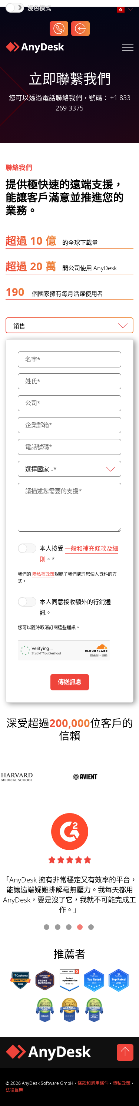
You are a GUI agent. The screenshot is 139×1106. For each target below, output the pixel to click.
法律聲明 (14, 1090)
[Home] (35, 49)
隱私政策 (121, 1083)
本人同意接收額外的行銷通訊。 (75, 607)
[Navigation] (127, 49)
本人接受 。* (79, 554)
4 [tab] (81, 928)
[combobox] (125, 9)
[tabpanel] (69, 867)
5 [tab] (92, 928)
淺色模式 (39, 8)
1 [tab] (47, 928)
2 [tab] (58, 928)
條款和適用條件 (93, 1083)
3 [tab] (69, 928)
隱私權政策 (43, 574)
